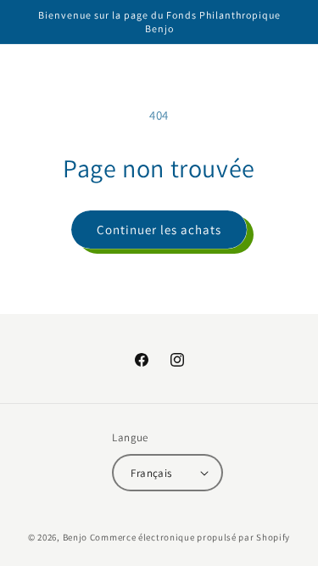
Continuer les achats (159, 229)
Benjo (75, 537)
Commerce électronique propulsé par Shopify (190, 537)
